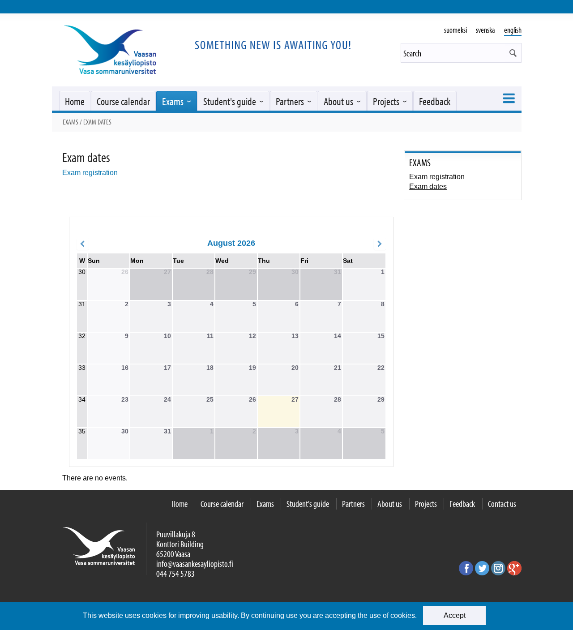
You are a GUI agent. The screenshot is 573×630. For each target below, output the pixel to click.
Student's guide (229, 101)
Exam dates (428, 186)
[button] (513, 52)
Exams (173, 101)
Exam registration (90, 172)
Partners (290, 101)
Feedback (435, 101)
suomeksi (455, 30)
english (513, 30)
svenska (485, 30)
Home (75, 101)
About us (338, 101)
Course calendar (123, 101)
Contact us (502, 503)
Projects (386, 101)
